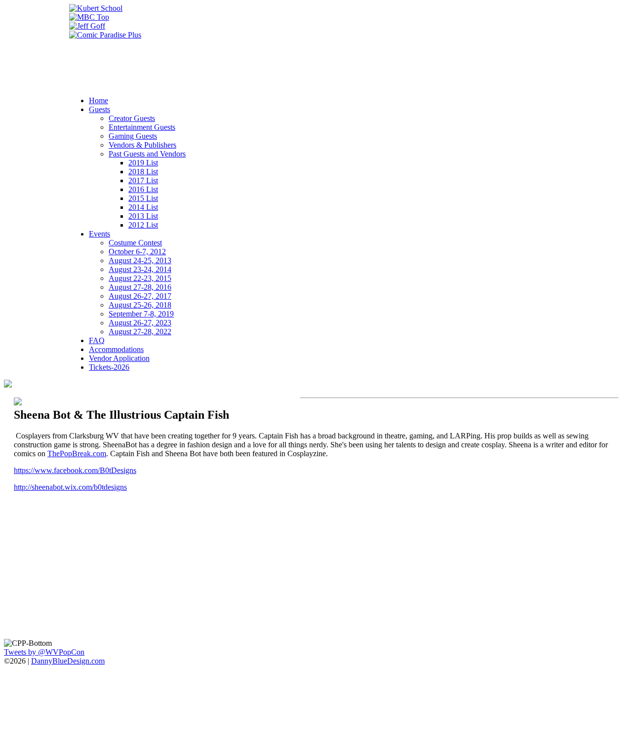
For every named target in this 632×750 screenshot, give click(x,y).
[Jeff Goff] (87, 26)
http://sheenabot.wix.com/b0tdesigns (70, 487)
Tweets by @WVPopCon (44, 652)
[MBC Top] (89, 17)
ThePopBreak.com (76, 453)
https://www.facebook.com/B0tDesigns (75, 470)
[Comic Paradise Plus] (105, 35)
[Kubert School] (95, 8)
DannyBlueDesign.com (68, 661)
